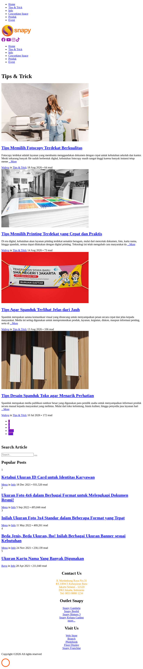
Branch (71, 638)
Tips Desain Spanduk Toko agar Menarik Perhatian (47, 395)
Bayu (4, 565)
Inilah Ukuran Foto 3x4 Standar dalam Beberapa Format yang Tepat (63, 518)
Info (10, 10)
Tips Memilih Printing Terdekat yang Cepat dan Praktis (51, 234)
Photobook (72, 641)
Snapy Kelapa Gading (71, 617)
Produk (12, 16)
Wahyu (5, 167)
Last (10, 433)
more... (71, 620)
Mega (4, 484)
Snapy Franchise (71, 648)
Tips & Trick (15, 7)
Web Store (71, 635)
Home (11, 4)
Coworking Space (18, 13)
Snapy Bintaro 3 (72, 614)
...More (13, 161)
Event (11, 20)
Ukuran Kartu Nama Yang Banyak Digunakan (42, 558)
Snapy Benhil (71, 611)
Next (11, 430)
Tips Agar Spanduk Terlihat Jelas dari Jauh (40, 309)
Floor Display (71, 644)
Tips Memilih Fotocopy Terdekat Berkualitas (41, 148)
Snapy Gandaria (71, 608)
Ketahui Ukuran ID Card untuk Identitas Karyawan (48, 477)
